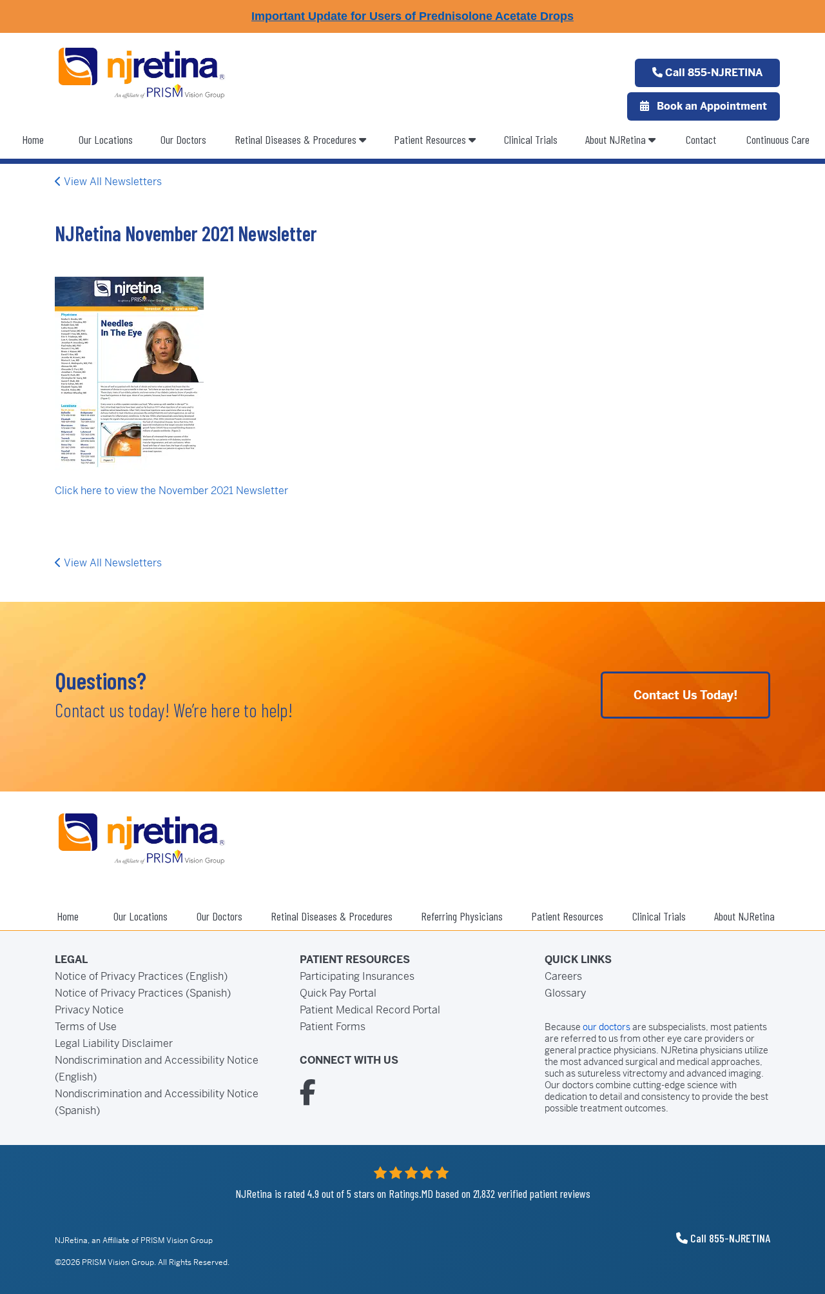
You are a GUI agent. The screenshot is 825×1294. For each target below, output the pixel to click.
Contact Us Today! (685, 695)
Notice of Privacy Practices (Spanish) (143, 993)
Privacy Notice (89, 1010)
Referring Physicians (462, 916)
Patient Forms (332, 1026)
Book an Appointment (710, 106)
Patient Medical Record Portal (370, 1010)
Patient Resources (431, 139)
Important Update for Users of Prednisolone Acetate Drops (412, 16)
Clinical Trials (531, 139)
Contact (701, 139)
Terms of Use (86, 1026)
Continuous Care (778, 139)
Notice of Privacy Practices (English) (141, 976)
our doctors (606, 1027)
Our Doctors (183, 139)
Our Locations (106, 139)
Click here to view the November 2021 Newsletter (171, 490)
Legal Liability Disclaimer (114, 1043)
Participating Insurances (357, 976)
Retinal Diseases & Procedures (332, 916)
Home (33, 139)
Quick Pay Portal (338, 993)
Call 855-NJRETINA (712, 72)
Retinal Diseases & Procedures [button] (297, 139)
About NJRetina (616, 139)
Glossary (565, 993)
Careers (563, 976)
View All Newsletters (111, 181)
